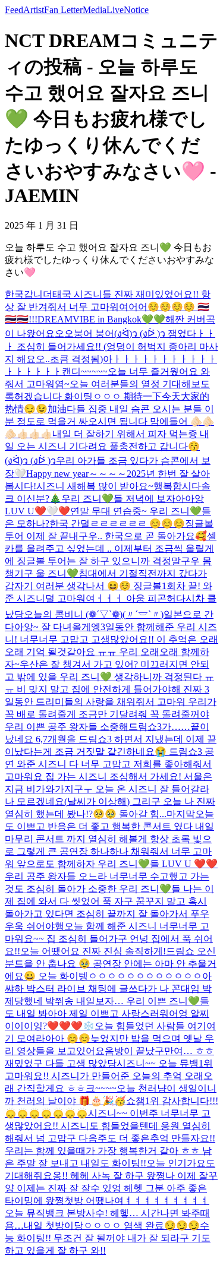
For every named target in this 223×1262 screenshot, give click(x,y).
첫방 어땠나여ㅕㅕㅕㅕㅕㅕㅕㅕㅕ (136, 1200)
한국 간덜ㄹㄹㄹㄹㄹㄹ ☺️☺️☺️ (117, 523)
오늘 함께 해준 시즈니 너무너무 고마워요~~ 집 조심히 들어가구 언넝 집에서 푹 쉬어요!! (109, 938)
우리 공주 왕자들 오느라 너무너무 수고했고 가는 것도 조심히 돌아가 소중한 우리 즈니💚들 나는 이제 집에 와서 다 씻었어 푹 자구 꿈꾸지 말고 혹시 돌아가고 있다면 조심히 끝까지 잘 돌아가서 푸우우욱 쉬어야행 (109, 901)
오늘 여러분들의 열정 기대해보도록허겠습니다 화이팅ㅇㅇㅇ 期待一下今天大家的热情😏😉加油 (107, 396)
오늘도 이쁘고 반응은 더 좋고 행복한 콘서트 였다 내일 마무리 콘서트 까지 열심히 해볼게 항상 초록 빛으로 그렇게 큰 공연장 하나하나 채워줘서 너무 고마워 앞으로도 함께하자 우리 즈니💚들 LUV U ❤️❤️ (111, 839)
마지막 (181, 814)
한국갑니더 (28, 294)
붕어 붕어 (94, 333)
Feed (14, 10)
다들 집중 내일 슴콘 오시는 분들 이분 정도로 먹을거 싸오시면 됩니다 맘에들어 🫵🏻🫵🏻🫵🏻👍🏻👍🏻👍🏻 (109, 421)
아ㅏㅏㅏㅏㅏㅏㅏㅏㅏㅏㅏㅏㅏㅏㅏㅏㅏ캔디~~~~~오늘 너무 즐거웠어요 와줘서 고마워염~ (111, 371)
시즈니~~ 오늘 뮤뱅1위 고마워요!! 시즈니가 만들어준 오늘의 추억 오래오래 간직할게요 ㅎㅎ (109, 1075)
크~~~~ (101, 1088)
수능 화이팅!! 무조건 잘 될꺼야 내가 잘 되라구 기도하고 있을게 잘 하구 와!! (108, 1237)
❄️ (89, 1026)
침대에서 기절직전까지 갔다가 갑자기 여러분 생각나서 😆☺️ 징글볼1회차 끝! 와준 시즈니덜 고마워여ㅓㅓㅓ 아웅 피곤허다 (108, 585)
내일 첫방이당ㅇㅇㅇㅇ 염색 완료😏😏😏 (112, 1225)
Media (94, 10)
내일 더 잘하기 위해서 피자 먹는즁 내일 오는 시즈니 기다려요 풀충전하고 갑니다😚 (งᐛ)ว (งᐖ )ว (107, 447)
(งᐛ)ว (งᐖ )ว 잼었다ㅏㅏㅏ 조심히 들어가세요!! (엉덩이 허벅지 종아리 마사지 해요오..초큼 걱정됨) (111, 346)
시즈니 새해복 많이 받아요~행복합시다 (118, 486)
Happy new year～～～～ (76, 474)
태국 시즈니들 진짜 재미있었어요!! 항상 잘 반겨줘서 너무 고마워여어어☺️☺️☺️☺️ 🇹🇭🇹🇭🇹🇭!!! (108, 306)
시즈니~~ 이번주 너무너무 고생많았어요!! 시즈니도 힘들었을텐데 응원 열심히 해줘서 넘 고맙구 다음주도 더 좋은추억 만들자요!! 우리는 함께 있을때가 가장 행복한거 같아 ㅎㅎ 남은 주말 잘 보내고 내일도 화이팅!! (110, 1138)
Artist (33, 10)
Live (115, 10)
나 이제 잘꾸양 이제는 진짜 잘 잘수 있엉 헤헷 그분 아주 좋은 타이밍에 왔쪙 (111, 1188)
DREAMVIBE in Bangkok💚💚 (101, 319)
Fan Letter (63, 10)
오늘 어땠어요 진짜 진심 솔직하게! (93, 951)
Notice (136, 10)
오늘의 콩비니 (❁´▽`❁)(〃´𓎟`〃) (94, 614)
